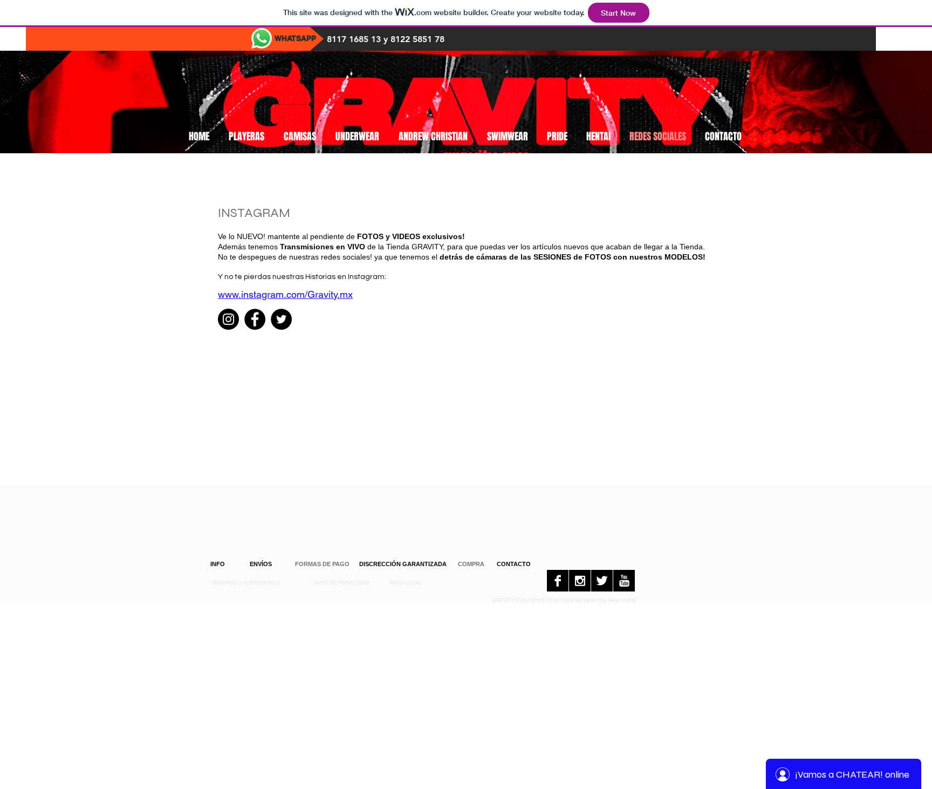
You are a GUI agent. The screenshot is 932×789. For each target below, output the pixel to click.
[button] (322, 564)
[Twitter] (281, 319)
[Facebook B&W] (557, 580)
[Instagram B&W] (580, 580)
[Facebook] (254, 319)
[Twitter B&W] (602, 580)
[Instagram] (228, 319)
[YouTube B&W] (624, 580)
